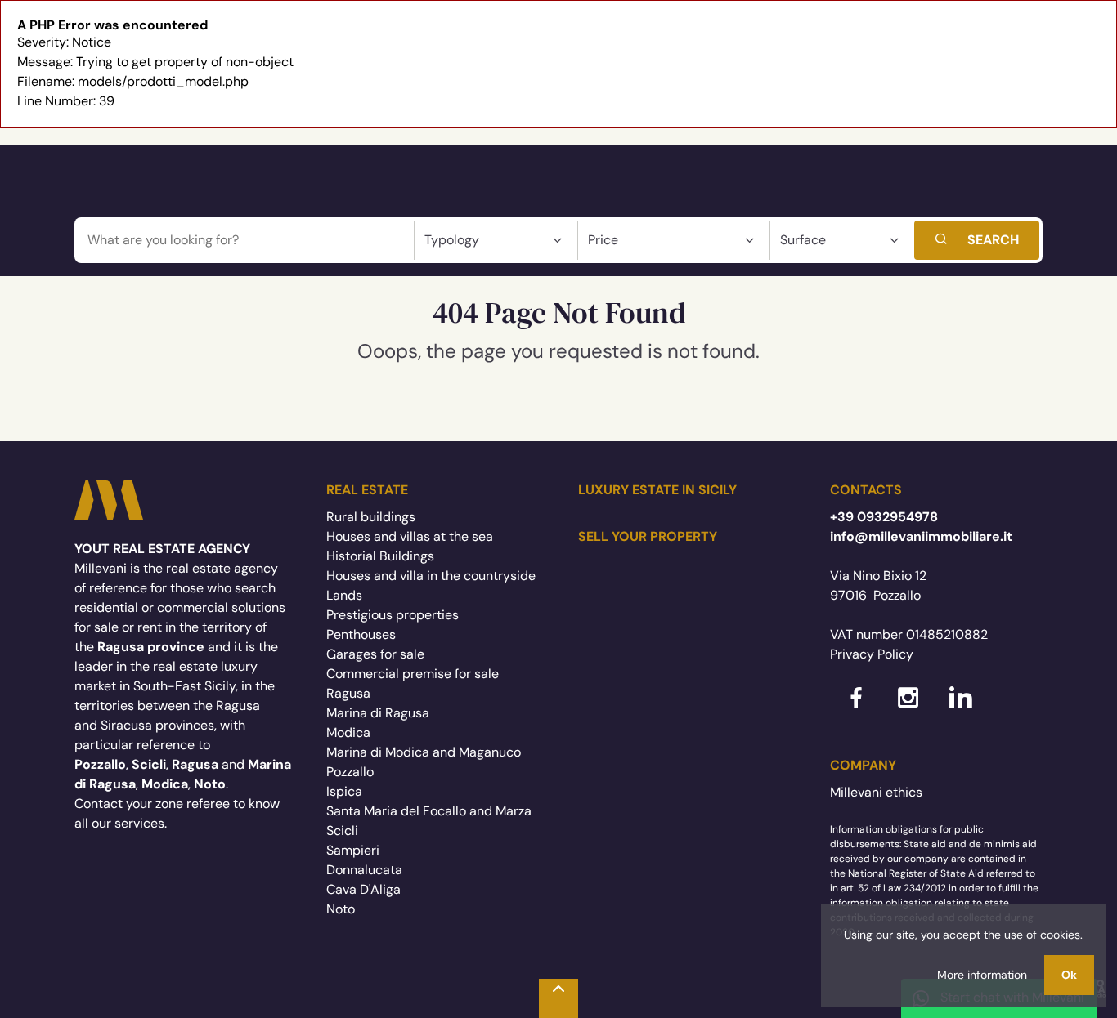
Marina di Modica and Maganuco (423, 752)
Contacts (866, 489)
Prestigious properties (392, 614)
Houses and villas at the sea (409, 536)
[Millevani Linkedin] (961, 710)
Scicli (342, 830)
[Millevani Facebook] (856, 710)
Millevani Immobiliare (108, 500)
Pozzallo (350, 771)
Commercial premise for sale (412, 673)
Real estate (367, 489)
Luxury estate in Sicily (657, 489)
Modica (348, 732)
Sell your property (647, 536)
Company (863, 765)
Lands (344, 595)
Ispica (344, 791)
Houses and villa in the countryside (431, 575)
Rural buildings (370, 516)
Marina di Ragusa (377, 712)
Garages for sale (375, 654)
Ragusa (348, 693)
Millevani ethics (876, 792)
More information (982, 974)
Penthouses (361, 634)
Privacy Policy (871, 654)
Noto (340, 909)
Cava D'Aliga (363, 889)
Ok (1069, 974)
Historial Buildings (380, 556)
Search (993, 239)
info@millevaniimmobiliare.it (921, 536)
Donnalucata (364, 869)
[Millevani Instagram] (908, 710)
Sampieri (352, 850)
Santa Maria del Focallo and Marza (429, 810)
